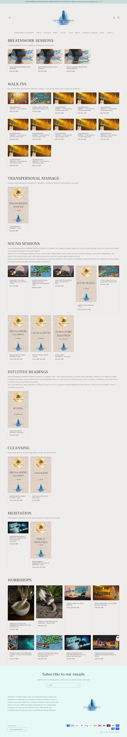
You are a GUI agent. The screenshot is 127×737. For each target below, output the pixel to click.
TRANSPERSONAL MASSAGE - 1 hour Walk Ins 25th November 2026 (40, 135)
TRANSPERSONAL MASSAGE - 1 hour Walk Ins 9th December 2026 (108, 109)
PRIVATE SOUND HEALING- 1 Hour (86, 306)
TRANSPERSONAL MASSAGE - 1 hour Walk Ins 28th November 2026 (18, 135)
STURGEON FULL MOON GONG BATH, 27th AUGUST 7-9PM (18, 282)
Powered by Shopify (114, 732)
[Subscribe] (78, 685)
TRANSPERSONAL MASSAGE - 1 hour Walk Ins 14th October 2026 (40, 161)
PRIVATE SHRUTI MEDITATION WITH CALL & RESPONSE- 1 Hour (40, 563)
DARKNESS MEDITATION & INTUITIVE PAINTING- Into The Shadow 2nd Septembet (18, 539)
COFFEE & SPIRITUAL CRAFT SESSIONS (75, 604)
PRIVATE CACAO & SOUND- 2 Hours (40, 355)
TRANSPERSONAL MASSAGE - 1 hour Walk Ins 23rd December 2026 (63, 109)
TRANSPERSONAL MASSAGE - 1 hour (15, 227)
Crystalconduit (106, 732)
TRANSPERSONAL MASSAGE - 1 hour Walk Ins (18, 108)
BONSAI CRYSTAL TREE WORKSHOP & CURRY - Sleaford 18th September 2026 (21, 654)
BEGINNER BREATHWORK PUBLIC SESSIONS (20, 68)
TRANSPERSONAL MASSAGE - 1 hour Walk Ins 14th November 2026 (63, 135)
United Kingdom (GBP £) (16, 729)
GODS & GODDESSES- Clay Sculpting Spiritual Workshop (106, 604)
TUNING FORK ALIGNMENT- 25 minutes (63, 355)
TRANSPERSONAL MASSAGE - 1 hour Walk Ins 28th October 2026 (108, 135)
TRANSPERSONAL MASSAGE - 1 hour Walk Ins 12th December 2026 (86, 109)
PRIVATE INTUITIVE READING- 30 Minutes (16, 431)
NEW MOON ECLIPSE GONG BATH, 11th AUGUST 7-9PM (63, 282)
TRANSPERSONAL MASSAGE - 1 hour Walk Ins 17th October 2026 (18, 161)
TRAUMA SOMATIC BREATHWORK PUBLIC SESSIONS (76, 68)
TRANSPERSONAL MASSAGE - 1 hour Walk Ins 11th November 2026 (86, 135)
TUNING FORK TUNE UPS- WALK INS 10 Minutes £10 (40, 108)
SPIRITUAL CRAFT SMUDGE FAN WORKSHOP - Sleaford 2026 (48, 622)
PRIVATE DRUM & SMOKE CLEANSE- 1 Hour (17, 355)
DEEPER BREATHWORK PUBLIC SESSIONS (47, 68)
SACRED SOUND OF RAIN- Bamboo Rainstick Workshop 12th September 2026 (40, 283)
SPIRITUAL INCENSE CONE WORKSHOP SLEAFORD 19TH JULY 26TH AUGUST (20, 625)
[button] (10, 18)
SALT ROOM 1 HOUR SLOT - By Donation (40, 497)
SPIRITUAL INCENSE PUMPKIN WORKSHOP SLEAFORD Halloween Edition (105, 654)
